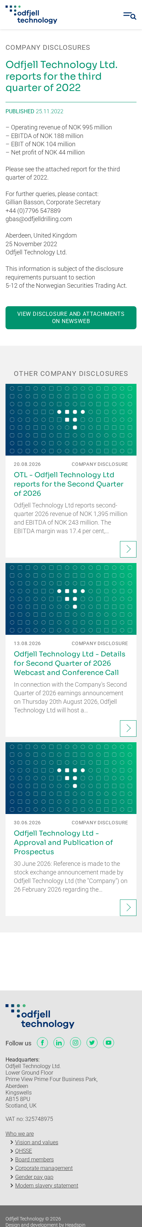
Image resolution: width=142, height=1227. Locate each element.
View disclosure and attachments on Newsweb (71, 318)
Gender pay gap (34, 1177)
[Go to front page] (31, 14)
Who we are (20, 1134)
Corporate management (44, 1168)
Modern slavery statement (46, 1185)
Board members (34, 1159)
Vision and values (36, 1142)
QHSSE (23, 1151)
